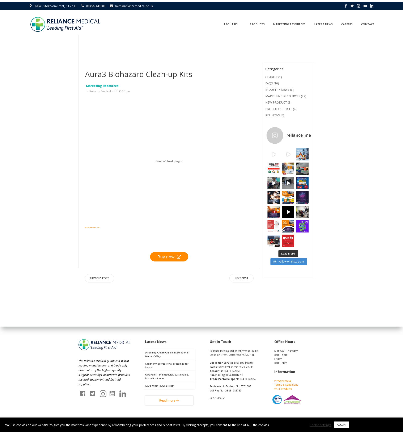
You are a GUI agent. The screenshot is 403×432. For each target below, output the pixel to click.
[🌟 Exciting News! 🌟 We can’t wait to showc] (288, 226)
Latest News (323, 24)
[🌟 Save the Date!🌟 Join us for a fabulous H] (302, 197)
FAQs (269, 83)
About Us (231, 24)
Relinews (272, 115)
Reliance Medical (100, 91)
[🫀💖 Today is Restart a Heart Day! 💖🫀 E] (273, 226)
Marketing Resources (289, 24)
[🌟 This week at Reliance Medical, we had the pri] (302, 212)
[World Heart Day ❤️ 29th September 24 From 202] (288, 241)
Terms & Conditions (286, 384)
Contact (368, 24)
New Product (276, 102)
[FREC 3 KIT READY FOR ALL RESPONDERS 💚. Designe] (273, 241)
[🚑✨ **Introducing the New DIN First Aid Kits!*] (288, 169)
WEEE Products (283, 389)
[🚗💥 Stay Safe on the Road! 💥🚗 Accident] (302, 154)
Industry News (277, 90)
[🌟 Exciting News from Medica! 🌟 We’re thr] (288, 197)
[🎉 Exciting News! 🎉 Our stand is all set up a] (288, 183)
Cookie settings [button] (320, 425)
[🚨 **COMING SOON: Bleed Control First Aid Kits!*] (302, 183)
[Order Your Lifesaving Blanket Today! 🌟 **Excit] (288, 154)
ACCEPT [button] (342, 425)
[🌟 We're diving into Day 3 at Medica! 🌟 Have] (273, 183)
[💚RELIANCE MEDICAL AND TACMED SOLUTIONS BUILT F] (273, 154)
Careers (347, 24)
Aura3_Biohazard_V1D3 (92, 227)
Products (257, 24)
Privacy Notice (282, 380)
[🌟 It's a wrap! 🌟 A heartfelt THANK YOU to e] (302, 169)
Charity (271, 77)
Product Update (278, 109)
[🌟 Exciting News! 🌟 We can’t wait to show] (273, 212)
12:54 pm (124, 91)
